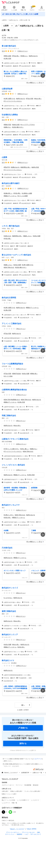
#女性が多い (7, 517)
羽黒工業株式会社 (9, 415)
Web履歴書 (27, 785)
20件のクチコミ (21, 444)
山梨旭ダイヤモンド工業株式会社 (15, 439)
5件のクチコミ (20, 639)
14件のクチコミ (22, 260)
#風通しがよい (27, 236)
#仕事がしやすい (9, 515)
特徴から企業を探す (16, 791)
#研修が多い (34, 373)
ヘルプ (26, 834)
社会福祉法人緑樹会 (10, 115)
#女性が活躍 (36, 236)
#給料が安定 (35, 167)
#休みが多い (38, 98)
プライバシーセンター (28, 832)
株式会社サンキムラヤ (11, 505)
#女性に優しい (24, 449)
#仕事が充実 (7, 58)
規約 (38, 832)
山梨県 (4, 157)
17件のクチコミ (21, 395)
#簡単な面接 (7, 56)
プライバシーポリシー (12, 832)
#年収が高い (17, 193)
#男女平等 (7, 167)
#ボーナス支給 (8, 376)
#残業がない (7, 127)
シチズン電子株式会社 (11, 226)
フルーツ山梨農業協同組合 (12, 364)
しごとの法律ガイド (23, 800)
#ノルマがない (8, 598)
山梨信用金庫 (7, 89)
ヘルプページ (37, 759)
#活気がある (7, 236)
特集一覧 (23, 10)
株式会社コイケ (8, 660)
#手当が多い (16, 56)
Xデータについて (36, 834)
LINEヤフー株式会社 (8, 820)
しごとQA (14, 10)
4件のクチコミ (20, 421)
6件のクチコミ (20, 553)
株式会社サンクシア (10, 634)
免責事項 (19, 834)
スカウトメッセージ (8, 785)
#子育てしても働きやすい (11, 449)
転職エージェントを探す (9, 794)
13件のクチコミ (21, 665)
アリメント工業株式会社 (11, 323)
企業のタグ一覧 (37, 772)
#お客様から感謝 (27, 193)
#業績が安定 (7, 124)
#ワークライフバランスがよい (13, 101)
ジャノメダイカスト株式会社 (13, 465)
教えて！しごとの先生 (8, 800)
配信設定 (35, 785)
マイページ (42, 10)
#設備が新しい (8, 193)
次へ (23, 705)
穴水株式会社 (7, 548)
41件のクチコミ (21, 369)
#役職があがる (15, 167)
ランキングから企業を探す (32, 791)
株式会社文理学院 (9, 298)
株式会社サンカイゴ (10, 588)
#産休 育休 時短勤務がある (12, 399)
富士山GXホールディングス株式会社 (16, 255)
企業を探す (4, 10)
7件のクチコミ (20, 329)
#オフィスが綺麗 (22, 196)
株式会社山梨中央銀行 (11, 183)
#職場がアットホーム (10, 196)
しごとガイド (35, 800)
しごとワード (6, 803)
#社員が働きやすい (18, 127)
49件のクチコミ (22, 94)
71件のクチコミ (22, 51)
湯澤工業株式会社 (9, 611)
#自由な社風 (16, 124)
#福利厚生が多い (25, 167)
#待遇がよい (24, 56)
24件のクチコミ (22, 120)
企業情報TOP (25, 772)
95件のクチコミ (22, 162)
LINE (14, 812)
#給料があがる (33, 56)
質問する (23, 743)
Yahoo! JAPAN (31, 829)
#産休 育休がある (9, 267)
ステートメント (10, 834)
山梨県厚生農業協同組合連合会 (14, 390)
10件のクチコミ (21, 303)
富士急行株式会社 (9, 46)
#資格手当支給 (16, 373)
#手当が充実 (29, 98)
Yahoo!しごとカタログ (11, 772)
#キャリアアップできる (27, 124)
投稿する (24, 728)
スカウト (32, 10)
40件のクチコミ (22, 231)
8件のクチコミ (20, 616)
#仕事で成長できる (9, 98)
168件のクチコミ (23, 188)
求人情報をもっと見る (34, 83)
